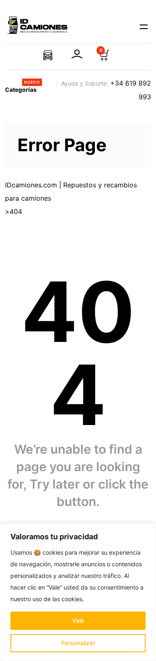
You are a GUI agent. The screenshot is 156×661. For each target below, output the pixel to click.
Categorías (22, 86)
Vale (78, 620)
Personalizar (78, 642)
